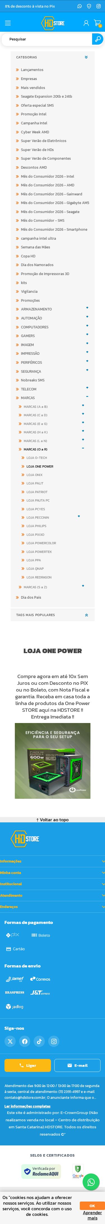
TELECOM (28, 389)
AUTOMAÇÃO (31, 318)
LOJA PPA (34, 560)
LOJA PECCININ (38, 517)
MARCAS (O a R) (35, 449)
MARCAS (28, 398)
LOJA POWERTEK (39, 551)
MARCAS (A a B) (36, 406)
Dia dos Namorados (37, 264)
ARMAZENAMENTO (36, 309)
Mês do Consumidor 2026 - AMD (47, 185)
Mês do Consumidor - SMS (42, 220)
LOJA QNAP (35, 568)
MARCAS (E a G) (35, 423)
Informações (10, 861)
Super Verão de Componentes (46, 158)
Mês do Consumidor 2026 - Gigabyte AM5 (55, 202)
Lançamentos (32, 69)
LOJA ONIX (35, 474)
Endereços (9, 906)
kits (24, 282)
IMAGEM (27, 344)
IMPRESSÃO (30, 353)
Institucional (11, 884)
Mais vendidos (33, 87)
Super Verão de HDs (37, 149)
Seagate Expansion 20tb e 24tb (46, 96)
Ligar (31, 1065)
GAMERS (28, 335)
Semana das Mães (35, 247)
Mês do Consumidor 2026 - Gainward (51, 194)
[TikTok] (39, 1041)
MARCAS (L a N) (35, 440)
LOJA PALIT (35, 483)
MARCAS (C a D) (35, 415)
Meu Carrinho (97, 23)
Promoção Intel (33, 114)
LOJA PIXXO (35, 534)
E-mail (81, 1065)
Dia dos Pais (31, 597)
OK (92, 1206)
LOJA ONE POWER (40, 466)
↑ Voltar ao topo (52, 819)
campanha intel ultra (38, 238)
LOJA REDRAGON (39, 577)
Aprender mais (92, 1215)
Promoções (30, 300)
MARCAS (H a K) (36, 432)
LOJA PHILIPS (36, 526)
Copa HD (28, 256)
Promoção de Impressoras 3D (45, 273)
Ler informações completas (27, 1106)
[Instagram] (98, 6)
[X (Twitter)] (10, 1041)
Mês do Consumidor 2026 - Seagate (50, 211)
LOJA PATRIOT (37, 492)
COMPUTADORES (34, 327)
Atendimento (11, 895)
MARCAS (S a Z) (35, 587)
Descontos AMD (34, 167)
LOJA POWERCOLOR (41, 543)
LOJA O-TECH (37, 457)
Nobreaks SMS (33, 380)
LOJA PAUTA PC (38, 500)
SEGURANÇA (31, 371)
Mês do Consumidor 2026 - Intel (47, 176)
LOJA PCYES (36, 509)
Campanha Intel (34, 123)
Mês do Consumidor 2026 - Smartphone (54, 229)
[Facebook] (24, 1041)
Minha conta (10, 872)
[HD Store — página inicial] (24, 839)
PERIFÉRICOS (31, 362)
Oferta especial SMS (37, 105)
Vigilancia (29, 291)
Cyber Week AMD (35, 132)
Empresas (29, 78)
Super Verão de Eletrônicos (43, 140)
